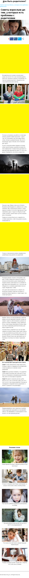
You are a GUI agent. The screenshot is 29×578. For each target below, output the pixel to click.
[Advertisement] (14, 58)
